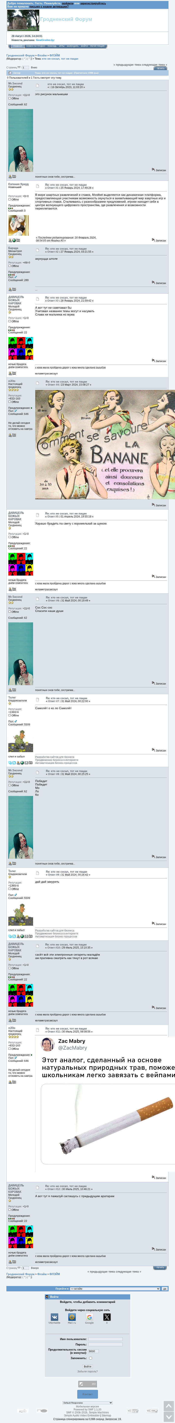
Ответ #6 (53, 600)
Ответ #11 (54, 1031)
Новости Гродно (35, 46)
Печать (161, 69)
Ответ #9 (53, 874)
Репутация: (15, 95)
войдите (67, 3)
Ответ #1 (52, 187)
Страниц (12, 67)
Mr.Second (15, 83)
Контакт (88, 1394)
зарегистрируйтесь (93, 3)
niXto (11, 381)
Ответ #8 (53, 774)
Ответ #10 (53, 947)
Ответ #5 (52, 516)
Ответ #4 (53, 384)
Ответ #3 (52, 300)
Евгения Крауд (18, 184)
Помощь (52, 46)
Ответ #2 (52, 251)
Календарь (73, 46)
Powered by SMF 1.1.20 (87, 1409)
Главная (17, 46)
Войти (84, 46)
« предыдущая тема (127, 64)
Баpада (13, 248)
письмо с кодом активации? (49, 6)
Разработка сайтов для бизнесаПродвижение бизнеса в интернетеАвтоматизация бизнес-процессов (56, 760)
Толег (12, 697)
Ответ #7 (53, 701)
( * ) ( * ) (26, 58)
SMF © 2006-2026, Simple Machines (87, 1412)
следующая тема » (154, 64)
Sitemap (106, 1415)
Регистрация (97, 46)
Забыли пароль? (87, 1371)
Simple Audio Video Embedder (82, 1415)
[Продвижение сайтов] (22, 763)
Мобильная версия (87, 1406)
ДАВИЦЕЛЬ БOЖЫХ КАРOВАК (16, 300)
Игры (61, 46)
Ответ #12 (53, 1189)
